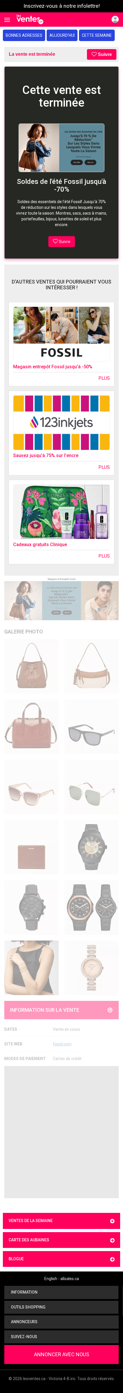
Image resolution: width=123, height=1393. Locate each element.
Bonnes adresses (24, 35)
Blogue (16, 1259)
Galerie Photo (23, 632)
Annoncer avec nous (61, 1354)
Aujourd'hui (62, 35)
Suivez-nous (23, 1336)
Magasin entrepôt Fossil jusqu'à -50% (52, 366)
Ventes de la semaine (31, 1220)
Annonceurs (23, 1321)
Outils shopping (27, 1307)
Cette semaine (97, 35)
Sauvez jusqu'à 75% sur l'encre (45, 455)
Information (23, 1292)
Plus (104, 378)
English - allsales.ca (61, 1278)
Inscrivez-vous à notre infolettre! (61, 6)
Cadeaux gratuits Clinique (40, 544)
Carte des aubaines (29, 1240)
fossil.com (62, 1044)
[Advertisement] (61, 1132)
